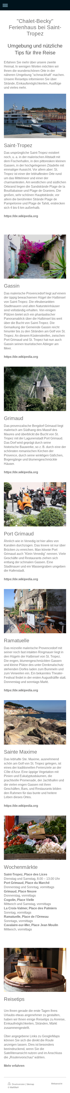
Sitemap (30, 1084)
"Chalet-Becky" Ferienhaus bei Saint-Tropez (35, 27)
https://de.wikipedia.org (21, 216)
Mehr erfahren (14, 1065)
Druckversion (18, 1084)
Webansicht (56, 1083)
